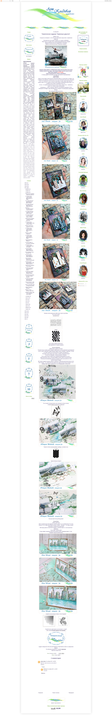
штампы (32, 65)
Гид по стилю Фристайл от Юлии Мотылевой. (29, 285)
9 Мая (29, 144)
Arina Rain (29, 103)
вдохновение (27, 61)
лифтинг (28, 169)
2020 (26, 182)
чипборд (24, 135)
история (33, 167)
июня (27, 301)
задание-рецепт (26, 141)
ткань (31, 152)
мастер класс (25, 85)
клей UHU (30, 168)
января (27, 309)
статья (30, 85)
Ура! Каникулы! (29, 113)
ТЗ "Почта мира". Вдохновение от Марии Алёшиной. (29, 249)
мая (26, 302)
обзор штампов (26, 72)
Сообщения (81, 283)
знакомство (29, 167)
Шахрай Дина (56, 521)
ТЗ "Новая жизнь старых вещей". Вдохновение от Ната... (28, 230)
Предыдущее (71, 692)
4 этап (28, 135)
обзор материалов (28, 93)
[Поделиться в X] (61, 653)
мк (33, 68)
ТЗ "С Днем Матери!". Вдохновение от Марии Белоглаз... (29, 205)
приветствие (28, 173)
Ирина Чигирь (29, 86)
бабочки (53, 404)
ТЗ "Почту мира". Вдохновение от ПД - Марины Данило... (29, 262)
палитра (32, 98)
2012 (26, 317)
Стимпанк (28, 128)
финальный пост (26, 153)
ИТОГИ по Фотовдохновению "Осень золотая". (29, 208)
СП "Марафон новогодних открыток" (28, 79)
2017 (26, 187)
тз (33, 151)
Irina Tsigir (32, 135)
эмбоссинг (25, 143)
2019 (26, 184)
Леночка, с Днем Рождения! (28, 233)
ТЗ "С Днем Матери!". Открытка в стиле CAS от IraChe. (29, 212)
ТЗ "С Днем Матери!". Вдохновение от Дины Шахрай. (29, 201)
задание (32, 63)
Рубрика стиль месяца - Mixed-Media (28, 145)
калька (27, 149)
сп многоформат (30, 71)
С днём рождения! (30, 101)
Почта (33, 125)
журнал (24, 120)
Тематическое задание (28, 66)
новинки (24, 74)
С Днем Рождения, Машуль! (28, 240)
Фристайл (25, 137)
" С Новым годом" (31, 143)
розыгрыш (25, 94)
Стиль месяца (26, 102)
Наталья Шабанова (56, 347)
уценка (33, 152)
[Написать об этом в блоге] (60, 653)
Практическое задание (28, 136)
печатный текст (56, 315)
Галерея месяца (26, 100)
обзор (26, 142)
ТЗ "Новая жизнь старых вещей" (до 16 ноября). (29, 246)
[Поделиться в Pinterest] (63, 653)
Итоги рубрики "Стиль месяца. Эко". (29, 253)
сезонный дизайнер (30, 151)
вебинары (33, 166)
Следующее (40, 692)
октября (27, 192)
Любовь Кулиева (31, 73)
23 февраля (26, 122)
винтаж (33, 113)
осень (26, 103)
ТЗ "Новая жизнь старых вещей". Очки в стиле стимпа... (29, 223)
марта (27, 305)
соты (67, 446)
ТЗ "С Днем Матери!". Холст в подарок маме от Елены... (29, 215)
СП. (33, 161)
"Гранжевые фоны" (65, 531)
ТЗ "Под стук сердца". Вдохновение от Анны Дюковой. (29, 279)
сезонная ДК (32, 174)
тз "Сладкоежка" (30, 175)
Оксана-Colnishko (31, 90)
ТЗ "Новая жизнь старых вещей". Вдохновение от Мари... (28, 198)
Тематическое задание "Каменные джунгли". (29, 194)
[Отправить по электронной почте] (59, 653)
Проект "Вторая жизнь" (27, 159)
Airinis (24, 68)
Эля (31, 74)
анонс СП (24, 165)
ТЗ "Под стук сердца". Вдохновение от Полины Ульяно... (29, 272)
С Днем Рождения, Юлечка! (28, 288)
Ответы (43, 666)
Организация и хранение (27, 158)
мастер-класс (26, 64)
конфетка (30, 81)
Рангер (30, 160)
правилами (63, 649)
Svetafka (32, 77)
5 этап (26, 144)
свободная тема (26, 121)
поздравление (26, 89)
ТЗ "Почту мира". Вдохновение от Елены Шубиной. (29, 255)
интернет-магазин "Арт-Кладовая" (59, 630)
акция (28, 109)
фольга (31, 153)
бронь (31, 165)
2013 (26, 315)
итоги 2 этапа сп (26, 168)
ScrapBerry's (32, 144)
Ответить (42, 664)
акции (26, 109)
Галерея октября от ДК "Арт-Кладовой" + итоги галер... (29, 293)
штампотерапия (31, 111)
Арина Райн (26, 97)
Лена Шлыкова (26, 112)
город (24, 167)
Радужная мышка (27, 77)
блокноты (28, 165)
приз (31, 173)
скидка (33, 134)
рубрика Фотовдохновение (28, 96)
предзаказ (29, 149)
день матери (31, 119)
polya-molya (43, 661)
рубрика (29, 110)
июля (27, 299)
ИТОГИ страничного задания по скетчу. (29, 226)
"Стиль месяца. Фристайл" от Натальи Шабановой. (29, 259)
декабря (27, 189)
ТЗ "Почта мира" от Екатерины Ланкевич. (29, 243)
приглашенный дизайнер (28, 95)
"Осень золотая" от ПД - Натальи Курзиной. (29, 283)
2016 (26, 311)
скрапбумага (25, 175)
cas (33, 122)
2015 (26, 312)
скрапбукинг (32, 121)
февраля (27, 307)
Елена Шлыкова (31, 88)
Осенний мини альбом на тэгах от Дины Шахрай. (29, 275)
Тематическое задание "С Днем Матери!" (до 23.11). (29, 219)
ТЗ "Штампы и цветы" (30, 108)
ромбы (56, 329)
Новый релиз (30, 82)
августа (27, 297)
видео (30, 102)
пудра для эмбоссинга (30, 120)
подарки (29, 133)
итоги (24, 63)
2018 (26, 186)
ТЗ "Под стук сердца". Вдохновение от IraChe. (29, 268)
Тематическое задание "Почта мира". (29, 266)
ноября (27, 190)
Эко (24, 109)
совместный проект (29, 68)
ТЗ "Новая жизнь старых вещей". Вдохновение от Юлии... (28, 237)
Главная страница (55, 692)
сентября (27, 296)
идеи (33, 94)
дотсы (26, 167)
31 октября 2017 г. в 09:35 (51, 661)
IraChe (31, 122)
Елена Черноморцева (27, 78)
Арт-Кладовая (26, 69)
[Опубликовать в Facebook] (62, 653)
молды (31, 169)
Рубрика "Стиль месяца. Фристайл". (29, 290)
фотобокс (33, 176)
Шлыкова (32, 137)
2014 (26, 314)
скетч (28, 74)
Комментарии (81, 285)
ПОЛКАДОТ (32, 158)
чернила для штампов (26, 177)
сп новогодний (31, 142)
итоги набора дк (30, 104)
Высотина (24, 157)
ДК (29, 69)
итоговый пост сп (26, 105)
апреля (27, 304)
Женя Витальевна (31, 157)
